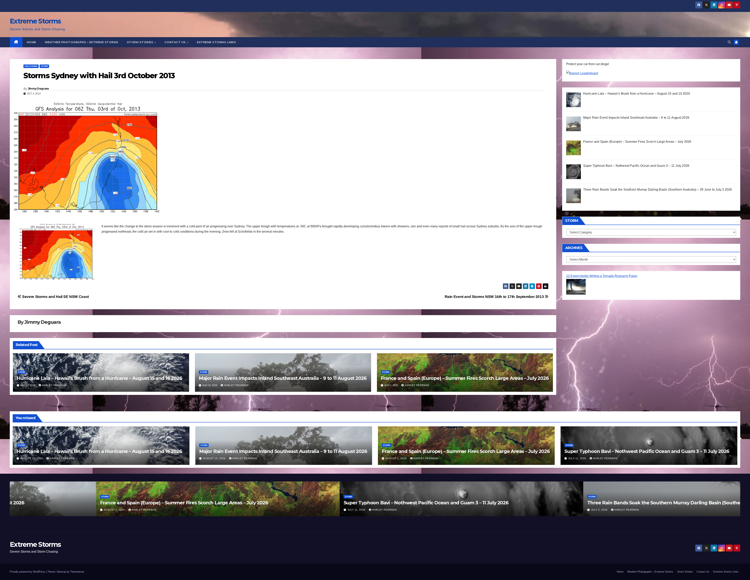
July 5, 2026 (513, 509)
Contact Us (175, 42)
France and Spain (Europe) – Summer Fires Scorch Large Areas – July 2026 (465, 378)
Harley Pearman (54, 385)
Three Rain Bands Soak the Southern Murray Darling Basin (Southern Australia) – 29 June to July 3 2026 (618, 503)
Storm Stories (140, 42)
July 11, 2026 (577, 458)
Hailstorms (31, 66)
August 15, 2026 (214, 458)
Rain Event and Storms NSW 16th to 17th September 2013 (495, 297)
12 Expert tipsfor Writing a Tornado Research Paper (601, 276)
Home (31, 42)
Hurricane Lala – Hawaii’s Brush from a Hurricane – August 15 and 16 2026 (99, 378)
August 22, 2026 (32, 458)
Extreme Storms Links (216, 42)
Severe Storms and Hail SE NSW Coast (55, 297)
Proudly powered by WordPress (28, 571)
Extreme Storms (35, 21)
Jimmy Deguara (38, 88)
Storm (44, 66)
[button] (729, 42)
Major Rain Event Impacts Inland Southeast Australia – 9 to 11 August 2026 (282, 378)
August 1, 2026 (396, 458)
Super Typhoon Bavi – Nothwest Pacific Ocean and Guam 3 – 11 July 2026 (646, 451)
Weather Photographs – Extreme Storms (81, 42)
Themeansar (77, 571)
